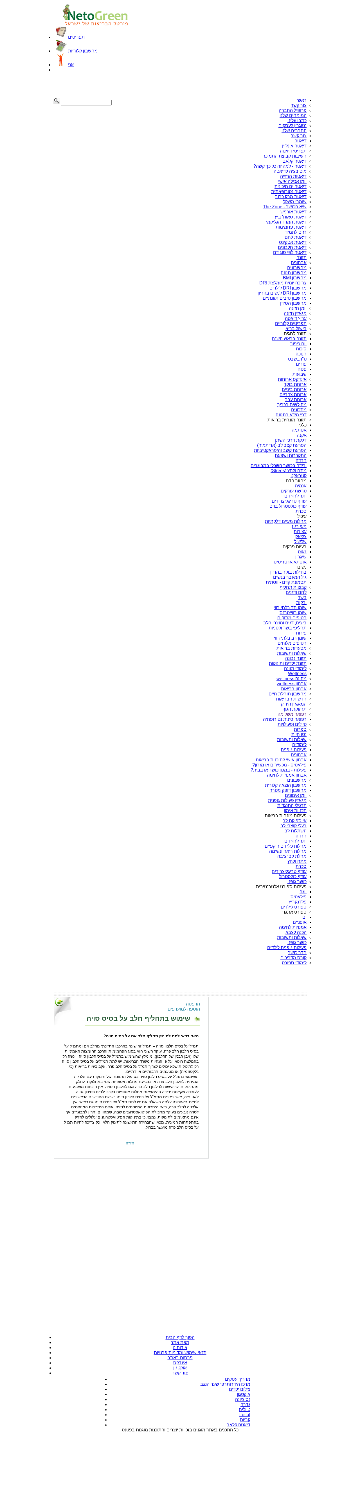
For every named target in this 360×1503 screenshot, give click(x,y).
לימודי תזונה (295, 668)
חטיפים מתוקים (292, 617)
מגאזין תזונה (295, 313)
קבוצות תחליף (293, 587)
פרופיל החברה (293, 110)
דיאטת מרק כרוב (291, 196)
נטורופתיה (272, 719)
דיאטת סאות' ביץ (291, 217)
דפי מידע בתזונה (291, 414)
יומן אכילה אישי (292, 181)
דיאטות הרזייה (293, 176)
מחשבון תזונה (294, 272)
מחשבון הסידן (293, 303)
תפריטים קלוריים (291, 323)
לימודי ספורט (294, 962)
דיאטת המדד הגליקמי (286, 222)
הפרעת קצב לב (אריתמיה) (282, 445)
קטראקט (299, 475)
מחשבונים (297, 267)
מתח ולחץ (297, 861)
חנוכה (301, 354)
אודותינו (180, 1347)
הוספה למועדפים (184, 1009)
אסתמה (299, 430)
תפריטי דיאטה (293, 151)
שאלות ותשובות (292, 653)
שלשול (300, 541)
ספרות (300, 729)
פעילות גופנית (294, 749)
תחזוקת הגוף (294, 709)
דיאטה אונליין (294, 145)
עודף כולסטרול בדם (288, 506)
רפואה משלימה (292, 714)
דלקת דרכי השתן (291, 440)
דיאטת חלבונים (292, 247)
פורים (301, 364)
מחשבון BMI (295, 277)
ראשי (302, 100)
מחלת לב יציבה (292, 856)
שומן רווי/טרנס (293, 612)
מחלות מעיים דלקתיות (286, 521)
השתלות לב (296, 830)
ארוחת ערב (296, 399)
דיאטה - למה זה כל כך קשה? (280, 166)
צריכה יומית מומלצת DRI (283, 282)
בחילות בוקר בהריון (288, 572)
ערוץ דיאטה (296, 318)
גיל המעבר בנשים (290, 577)
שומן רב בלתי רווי (290, 638)
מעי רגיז (299, 526)
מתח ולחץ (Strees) (289, 470)
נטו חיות (299, 734)
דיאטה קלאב (295, 161)
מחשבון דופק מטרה (288, 790)
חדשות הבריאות (291, 699)
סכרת (301, 511)
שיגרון (301, 556)
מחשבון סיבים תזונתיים (285, 298)
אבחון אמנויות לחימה (287, 775)
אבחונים (299, 262)
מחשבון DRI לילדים (288, 288)
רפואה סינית (295, 719)
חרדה (301, 460)
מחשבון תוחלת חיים (288, 693)
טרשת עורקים (294, 491)
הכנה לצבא (296, 932)
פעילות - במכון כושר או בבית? (279, 770)
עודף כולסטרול (293, 876)
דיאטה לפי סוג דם (290, 252)
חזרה (130, 1143)
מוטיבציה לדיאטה (290, 171)
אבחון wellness (292, 683)
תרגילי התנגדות (292, 805)
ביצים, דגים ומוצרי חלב (285, 622)
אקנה (302, 435)
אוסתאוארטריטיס (290, 562)
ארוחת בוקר (295, 384)
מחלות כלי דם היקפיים (286, 846)
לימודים (299, 744)
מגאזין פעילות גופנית (287, 800)
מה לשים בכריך (292, 404)
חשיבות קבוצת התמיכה (284, 156)
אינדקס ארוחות (292, 379)
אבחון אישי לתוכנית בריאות (281, 759)
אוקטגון (180, 1367)
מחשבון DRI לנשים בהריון (282, 293)
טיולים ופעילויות (292, 724)
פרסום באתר (180, 1357)
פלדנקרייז (298, 901)
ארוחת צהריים (293, 394)
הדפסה (193, 1004)
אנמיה (301, 485)
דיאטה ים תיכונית (290, 186)
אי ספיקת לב (295, 820)
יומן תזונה (298, 308)
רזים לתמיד (296, 232)
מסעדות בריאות (291, 648)
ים (304, 917)
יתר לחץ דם (295, 496)
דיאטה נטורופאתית (289, 191)
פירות (301, 633)
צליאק (301, 536)
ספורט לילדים (294, 907)
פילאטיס (299, 896)
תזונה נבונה (296, 658)
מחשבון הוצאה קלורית (286, 785)
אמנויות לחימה (293, 927)
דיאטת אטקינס (293, 242)
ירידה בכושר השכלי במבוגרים (279, 465)
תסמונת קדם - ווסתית (286, 582)
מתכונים (299, 409)
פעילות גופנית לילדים (287, 947)
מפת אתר (180, 1342)
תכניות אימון (295, 810)
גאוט (302, 551)
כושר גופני (297, 881)
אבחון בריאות (294, 688)
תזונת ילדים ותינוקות (288, 663)
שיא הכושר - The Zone (285, 206)
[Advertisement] (81, 85)
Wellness (297, 673)
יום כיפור (298, 343)
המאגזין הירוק (294, 704)
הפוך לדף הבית (180, 1337)
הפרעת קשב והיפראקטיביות (280, 450)
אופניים (300, 922)
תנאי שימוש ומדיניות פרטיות (180, 1352)
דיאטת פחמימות (291, 227)
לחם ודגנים (296, 592)
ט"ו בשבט (297, 359)
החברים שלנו (294, 130)
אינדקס (180, 1362)
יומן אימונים (296, 795)
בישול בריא (296, 328)
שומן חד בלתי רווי (290, 607)
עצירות (300, 531)
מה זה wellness (291, 678)
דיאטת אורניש (293, 211)
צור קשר (299, 105)
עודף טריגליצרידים (289, 501)
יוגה (303, 891)
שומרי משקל (295, 201)
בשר (302, 597)
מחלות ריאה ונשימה (288, 851)
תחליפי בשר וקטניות (288, 627)
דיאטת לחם (296, 237)
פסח (302, 369)
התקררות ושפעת (291, 455)
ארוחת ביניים (294, 389)
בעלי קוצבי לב (293, 825)
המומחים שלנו (293, 115)
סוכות (301, 348)
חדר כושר (297, 952)
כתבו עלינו (297, 120)
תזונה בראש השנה (289, 338)
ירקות (301, 602)
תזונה (301, 257)
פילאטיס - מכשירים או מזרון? (279, 764)
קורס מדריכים (293, 957)
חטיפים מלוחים (292, 643)
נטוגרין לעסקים (292, 125)
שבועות (299, 374)
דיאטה (300, 140)
